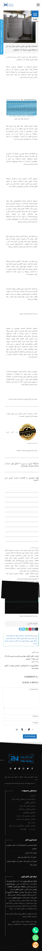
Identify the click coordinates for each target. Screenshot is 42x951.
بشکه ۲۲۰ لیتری (13, 892)
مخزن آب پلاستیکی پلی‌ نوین (27, 857)
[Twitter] (36, 629)
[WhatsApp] (26, 629)
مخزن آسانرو (17, 898)
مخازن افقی (30, 802)
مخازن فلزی (31, 823)
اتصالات (32, 796)
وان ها (23, 829)
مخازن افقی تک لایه (27, 806)
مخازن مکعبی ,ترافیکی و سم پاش (22, 826)
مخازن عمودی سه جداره (25, 819)
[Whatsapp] (35, 937)
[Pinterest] (30, 629)
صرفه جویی (33, 641)
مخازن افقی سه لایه (27, 809)
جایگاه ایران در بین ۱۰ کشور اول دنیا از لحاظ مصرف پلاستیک (21, 465)
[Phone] (35, 930)
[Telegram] (20, 629)
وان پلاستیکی (10, 884)
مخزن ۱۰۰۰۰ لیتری (31, 853)
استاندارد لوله (20, 636)
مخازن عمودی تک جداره (26, 816)
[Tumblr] (33, 629)
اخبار (15, 598)
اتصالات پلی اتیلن (19, 886)
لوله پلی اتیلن (13, 641)
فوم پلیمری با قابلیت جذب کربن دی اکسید (21, 479)
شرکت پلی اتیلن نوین (13, 638)
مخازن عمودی (29, 812)
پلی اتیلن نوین (25, 638)
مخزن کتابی (32, 829)
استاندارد (27, 636)
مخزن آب (9, 881)
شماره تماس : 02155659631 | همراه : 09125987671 (1, 37)
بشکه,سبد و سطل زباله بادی (23, 799)
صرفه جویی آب (24, 641)
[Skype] (23, 629)
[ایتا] (35, 945)
